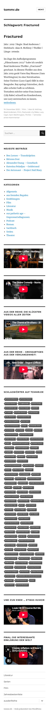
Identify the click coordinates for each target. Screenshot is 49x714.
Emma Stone (23, 461)
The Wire (17, 487)
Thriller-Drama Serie (37, 483)
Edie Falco (25, 421)
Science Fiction (11, 540)
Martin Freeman (11, 536)
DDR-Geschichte (22, 580)
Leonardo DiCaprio (27, 554)
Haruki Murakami (22, 585)
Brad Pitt (38, 430)
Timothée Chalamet (12, 421)
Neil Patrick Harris (23, 531)
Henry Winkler (32, 456)
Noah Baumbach (37, 439)
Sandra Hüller (10, 456)
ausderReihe (10, 701)
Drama (29, 430)
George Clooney (21, 412)
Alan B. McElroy (35, 109)
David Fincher (24, 558)
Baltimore (9, 567)
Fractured (13, 36)
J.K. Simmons (10, 417)
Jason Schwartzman (12, 425)
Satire (24, 425)
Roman (10, 224)
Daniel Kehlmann (22, 447)
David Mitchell (10, 461)
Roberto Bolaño (11, 518)
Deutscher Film (11, 505)
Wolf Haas (36, 474)
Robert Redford (11, 403)
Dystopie (39, 465)
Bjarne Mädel (21, 478)
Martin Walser (23, 527)
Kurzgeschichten (36, 562)
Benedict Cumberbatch (13, 465)
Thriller (28, 115)
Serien (9, 231)
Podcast (10, 220)
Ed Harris (20, 430)
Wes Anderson (35, 492)
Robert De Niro (23, 439)
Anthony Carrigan (11, 571)
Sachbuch (11, 228)
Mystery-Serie (33, 549)
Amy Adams (24, 571)
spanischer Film (37, 500)
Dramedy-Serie (35, 425)
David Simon (10, 576)
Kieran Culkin (29, 487)
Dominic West (10, 492)
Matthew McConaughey (21, 443)
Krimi (32, 580)
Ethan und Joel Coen (26, 540)
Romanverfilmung (11, 399)
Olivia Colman (18, 469)
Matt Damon (10, 531)
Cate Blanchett (33, 536)
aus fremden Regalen (17, 195)
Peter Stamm (23, 492)
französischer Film (24, 417)
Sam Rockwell (10, 514)
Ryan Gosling (10, 439)
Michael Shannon (11, 554)
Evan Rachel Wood (12, 523)
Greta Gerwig (37, 403)
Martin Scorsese (27, 496)
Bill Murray (40, 554)
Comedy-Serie (20, 567)
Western (21, 456)
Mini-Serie (9, 562)
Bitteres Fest (13, 159)
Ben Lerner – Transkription (20, 155)
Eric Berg (9, 549)
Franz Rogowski (21, 562)
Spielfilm (8, 452)
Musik (9, 209)
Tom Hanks (9, 430)
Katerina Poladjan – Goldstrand (22, 166)
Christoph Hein (20, 549)
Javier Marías (23, 514)
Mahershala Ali (10, 527)
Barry (21, 505)
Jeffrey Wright (20, 509)
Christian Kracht (37, 443)
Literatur (11, 206)
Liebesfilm (9, 580)
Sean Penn (9, 585)
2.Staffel (8, 412)
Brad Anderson (10, 112)
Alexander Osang (34, 478)
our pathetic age (11, 408)
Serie (8, 443)
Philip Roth (32, 509)
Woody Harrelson (11, 474)
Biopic (8, 469)
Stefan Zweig (10, 545)
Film (24, 109)
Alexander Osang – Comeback (22, 163)
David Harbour (24, 518)
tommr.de (11, 9)
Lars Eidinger (34, 412)
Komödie (34, 447)
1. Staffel (35, 531)
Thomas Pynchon (34, 567)
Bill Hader (33, 545)
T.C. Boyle (34, 514)
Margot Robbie (10, 500)
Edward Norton (10, 483)
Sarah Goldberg (11, 558)
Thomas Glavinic (26, 399)
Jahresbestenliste (13, 694)
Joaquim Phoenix (11, 434)
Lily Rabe (35, 112)
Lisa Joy (22, 536)
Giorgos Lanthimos (12, 496)
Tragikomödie (24, 403)
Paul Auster (19, 452)
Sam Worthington (16, 115)
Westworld (9, 478)
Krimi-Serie (23, 483)
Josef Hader (35, 527)
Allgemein (11, 191)
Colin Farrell (31, 505)
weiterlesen (10, 102)
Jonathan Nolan (27, 523)
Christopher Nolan (26, 434)
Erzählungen (13, 199)
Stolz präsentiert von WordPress (27, 709)
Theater (10, 235)
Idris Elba (9, 509)
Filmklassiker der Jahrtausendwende (29, 576)
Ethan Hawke (25, 408)
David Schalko (23, 500)
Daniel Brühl (22, 545)
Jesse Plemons (37, 571)
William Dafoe (37, 558)
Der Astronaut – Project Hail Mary (24, 170)
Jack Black (30, 452)
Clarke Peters (28, 465)
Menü (41, 9)
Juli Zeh (35, 408)
